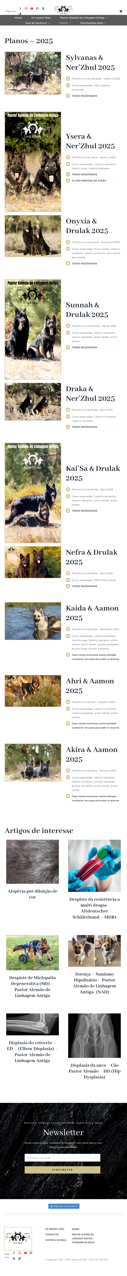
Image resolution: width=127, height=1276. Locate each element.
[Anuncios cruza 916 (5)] (33, 444)
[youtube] (32, 8)
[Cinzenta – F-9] (33, 216)
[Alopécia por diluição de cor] (32, 841)
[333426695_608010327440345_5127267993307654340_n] (33, 547)
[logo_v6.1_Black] (63, 3)
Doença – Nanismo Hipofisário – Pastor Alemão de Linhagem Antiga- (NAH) (94, 983)
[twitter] (43, 8)
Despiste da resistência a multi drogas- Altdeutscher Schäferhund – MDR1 (94, 908)
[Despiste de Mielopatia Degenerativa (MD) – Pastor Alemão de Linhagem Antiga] (32, 937)
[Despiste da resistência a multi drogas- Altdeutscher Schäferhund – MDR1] (94, 841)
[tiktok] (20, 14)
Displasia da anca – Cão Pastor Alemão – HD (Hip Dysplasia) (94, 1071)
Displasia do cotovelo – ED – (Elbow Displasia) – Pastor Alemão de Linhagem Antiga (32, 1052)
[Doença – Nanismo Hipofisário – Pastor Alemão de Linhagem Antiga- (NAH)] (94, 937)
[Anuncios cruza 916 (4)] (33, 113)
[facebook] (20, 8)
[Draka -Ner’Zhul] (33, 384)
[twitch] (37, 8)
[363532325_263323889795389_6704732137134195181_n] (33, 53)
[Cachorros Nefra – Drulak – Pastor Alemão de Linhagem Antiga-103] (33, 745)
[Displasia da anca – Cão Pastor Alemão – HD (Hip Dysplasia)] (94, 1015)
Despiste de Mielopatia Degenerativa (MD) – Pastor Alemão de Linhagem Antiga (32, 987)
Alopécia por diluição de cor (32, 894)
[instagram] (26, 8)
